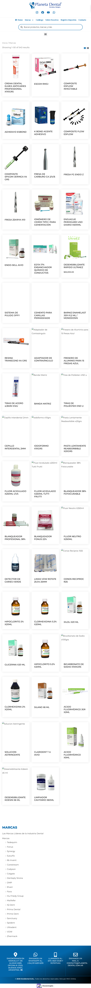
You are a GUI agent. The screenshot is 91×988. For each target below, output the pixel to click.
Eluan (10, 887)
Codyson (11, 869)
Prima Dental (13, 909)
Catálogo (39, 20)
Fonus (10, 847)
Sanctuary (12, 918)
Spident (11, 923)
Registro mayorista (68, 20)
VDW (9, 932)
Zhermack (12, 936)
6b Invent (11, 860)
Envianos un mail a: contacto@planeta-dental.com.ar (77, 961)
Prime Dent (13, 914)
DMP (9, 882)
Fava (9, 891)
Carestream (13, 865)
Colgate (11, 873)
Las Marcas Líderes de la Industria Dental (23, 833)
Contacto (82, 20)
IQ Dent (11, 905)
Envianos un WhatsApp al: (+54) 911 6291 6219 (35, 960)
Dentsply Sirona (15, 878)
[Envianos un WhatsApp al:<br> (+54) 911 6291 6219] (35, 954)
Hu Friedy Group (15, 896)
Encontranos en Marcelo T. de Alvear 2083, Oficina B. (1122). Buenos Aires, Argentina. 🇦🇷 (15, 964)
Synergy (11, 851)
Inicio (4, 43)
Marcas (28, 20)
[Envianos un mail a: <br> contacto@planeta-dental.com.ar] (75, 954)
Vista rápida (16, 78)
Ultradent (11, 927)
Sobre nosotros (52, 20)
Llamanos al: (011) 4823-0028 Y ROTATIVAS (55, 960)
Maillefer (11, 900)
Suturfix (11, 856)
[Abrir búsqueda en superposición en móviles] (50, 27)
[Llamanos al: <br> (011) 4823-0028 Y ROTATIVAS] (55, 954)
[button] (45, 34)
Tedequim (12, 842)
